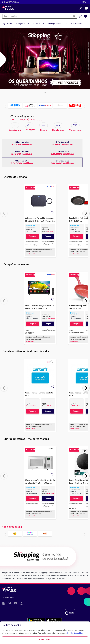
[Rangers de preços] (22, 143)
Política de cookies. (75, 633)
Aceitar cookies (45, 639)
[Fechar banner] (86, 625)
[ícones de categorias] (14, 125)
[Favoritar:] (53, 212)
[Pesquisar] (74, 16)
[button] (45, 92)
